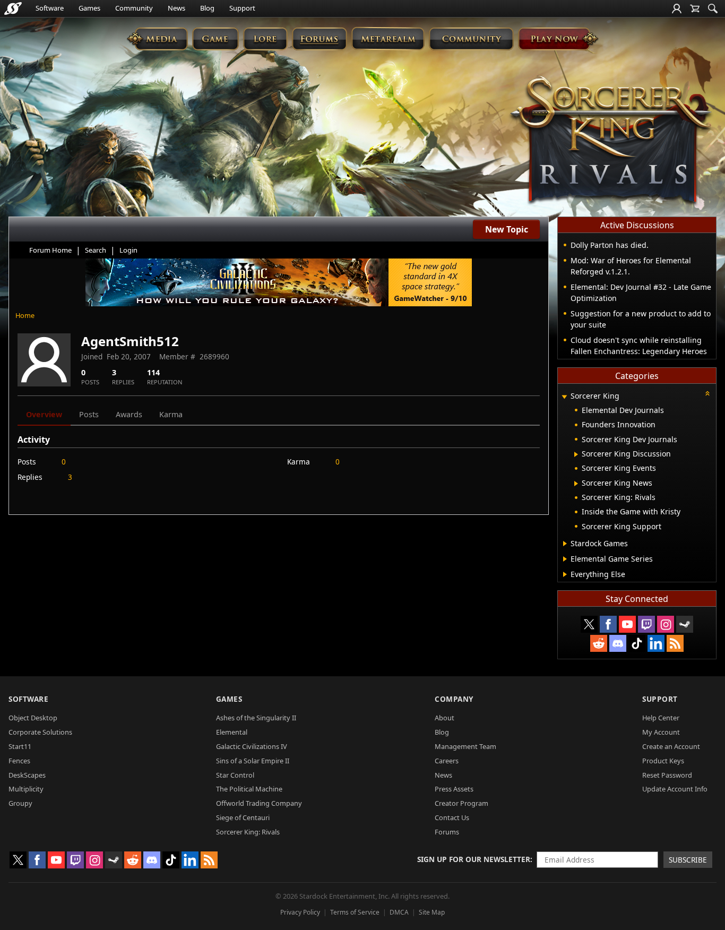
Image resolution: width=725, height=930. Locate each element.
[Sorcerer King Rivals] (610, 141)
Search (95, 250)
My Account (661, 732)
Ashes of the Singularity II (256, 717)
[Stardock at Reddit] (598, 643)
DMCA (399, 912)
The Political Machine (249, 789)
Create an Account (671, 746)
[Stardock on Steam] (684, 624)
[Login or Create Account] (677, 8)
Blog (207, 8)
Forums (447, 832)
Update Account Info (674, 789)
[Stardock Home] (13, 8)
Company (454, 699)
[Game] (215, 38)
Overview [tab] (44, 414)
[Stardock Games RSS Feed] (675, 643)
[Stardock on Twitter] (589, 624)
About (444, 717)
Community (134, 8)
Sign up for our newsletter (473, 859)
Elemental (231, 732)
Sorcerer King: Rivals (248, 832)
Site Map (432, 912)
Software (50, 8)
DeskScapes (27, 775)
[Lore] (265, 38)
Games (89, 8)
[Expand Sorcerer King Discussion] (576, 454)
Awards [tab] (129, 414)
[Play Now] (558, 38)
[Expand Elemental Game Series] (565, 559)
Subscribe (688, 860)
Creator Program (461, 803)
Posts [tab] (89, 414)
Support (242, 8)
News (176, 8)
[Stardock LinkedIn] (656, 643)
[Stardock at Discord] (617, 643)
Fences (19, 760)
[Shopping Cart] (695, 8)
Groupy (20, 803)
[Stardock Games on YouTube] (627, 624)
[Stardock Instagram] (665, 624)
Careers (447, 760)
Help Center (660, 717)
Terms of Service (354, 912)
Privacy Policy (300, 912)
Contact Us (452, 817)
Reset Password (667, 775)
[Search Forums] (713, 8)
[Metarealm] (387, 38)
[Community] (471, 38)
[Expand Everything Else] (565, 574)
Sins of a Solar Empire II (252, 760)
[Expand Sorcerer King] (564, 397)
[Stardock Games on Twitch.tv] (646, 624)
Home (24, 315)
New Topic (506, 229)
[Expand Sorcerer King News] (576, 483)
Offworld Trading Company (259, 803)
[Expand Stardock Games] (565, 543)
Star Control (235, 775)
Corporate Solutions (40, 732)
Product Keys (663, 760)
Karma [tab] (171, 414)
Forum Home (50, 250)
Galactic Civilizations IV (251, 746)
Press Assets (454, 789)
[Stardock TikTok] (636, 643)
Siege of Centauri (243, 817)
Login (128, 250)
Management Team (465, 746)
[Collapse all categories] (707, 393)
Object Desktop (32, 717)
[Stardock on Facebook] (608, 624)
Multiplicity (26, 789)
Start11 (19, 746)
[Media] (157, 38)
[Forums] (319, 38)
